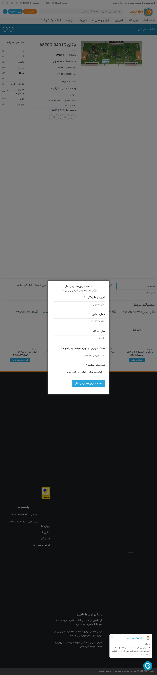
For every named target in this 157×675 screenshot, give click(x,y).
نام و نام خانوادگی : (94, 297)
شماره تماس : (97, 314)
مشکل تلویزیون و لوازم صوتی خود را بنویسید (82, 348)
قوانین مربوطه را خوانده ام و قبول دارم (84, 372)
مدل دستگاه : (98, 331)
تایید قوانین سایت (95, 364)
